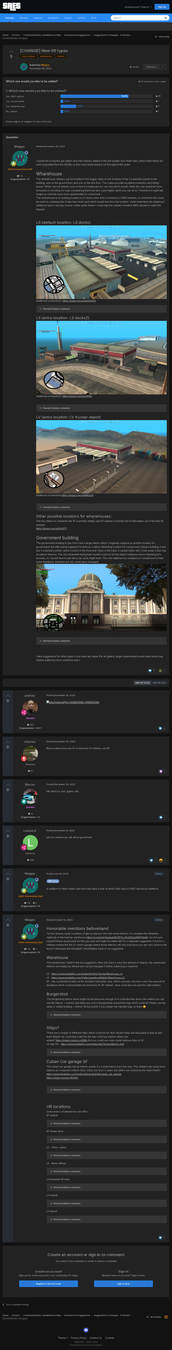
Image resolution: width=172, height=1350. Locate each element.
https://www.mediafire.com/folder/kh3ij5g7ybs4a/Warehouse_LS (87, 973)
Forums (10, 17)
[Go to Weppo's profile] (24, 67)
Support (38, 17)
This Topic (152, 17)
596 (31, 860)
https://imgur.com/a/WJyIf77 (51, 528)
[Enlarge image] (101, 262)
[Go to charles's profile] (30, 753)
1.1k (21, 176)
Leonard (30, 830)
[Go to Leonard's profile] (30, 842)
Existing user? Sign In (137, 7)
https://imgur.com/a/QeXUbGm (79, 300)
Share (135, 67)
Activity (81, 17)
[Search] (165, 17)
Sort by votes (142, 683)
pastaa (30, 695)
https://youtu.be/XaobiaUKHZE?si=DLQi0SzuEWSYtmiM (117, 937)
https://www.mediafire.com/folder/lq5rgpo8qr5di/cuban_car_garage (84, 1074)
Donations (53, 17)
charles (29, 741)
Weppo (19, 146)
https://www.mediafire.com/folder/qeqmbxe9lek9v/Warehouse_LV (88, 977)
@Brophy (53, 881)
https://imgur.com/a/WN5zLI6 (77, 495)
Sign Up (162, 6)
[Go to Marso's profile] (30, 796)
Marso (30, 784)
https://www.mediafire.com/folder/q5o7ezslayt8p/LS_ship (92, 1044)
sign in (17, 121)
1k (31, 813)
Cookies (109, 1337)
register (28, 121)
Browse (24, 17)
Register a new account (48, 1283)
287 (31, 724)
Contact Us (96, 1337)
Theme (62, 1337)
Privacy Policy (79, 1337)
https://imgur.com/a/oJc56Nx (72, 1040)
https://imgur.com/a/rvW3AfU (62, 1077)
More (94, 17)
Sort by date (159, 683)
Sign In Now (123, 1283)
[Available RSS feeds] (166, 1317)
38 (159, 96)
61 (31, 770)
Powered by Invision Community (86, 1345)
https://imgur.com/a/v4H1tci (77, 396)
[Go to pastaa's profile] (30, 707)
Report (68, 17)
